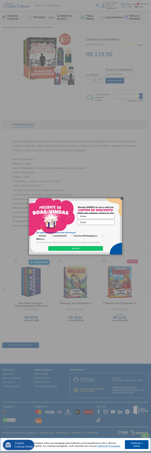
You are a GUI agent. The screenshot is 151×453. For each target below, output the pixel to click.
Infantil (42, 235)
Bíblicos (40, 239)
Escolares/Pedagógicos (85, 235)
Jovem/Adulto (60, 235)
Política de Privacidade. (109, 446)
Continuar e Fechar (137, 445)
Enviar (75, 248)
